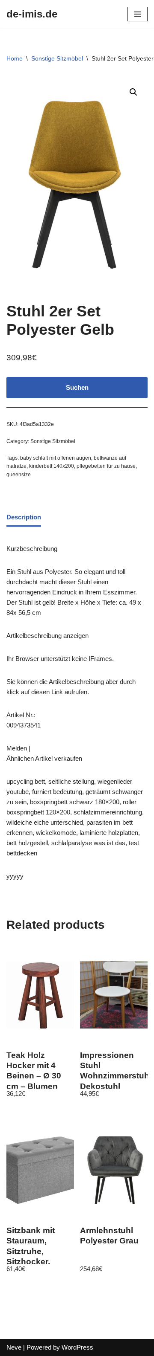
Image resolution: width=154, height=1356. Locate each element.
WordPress (77, 1347)
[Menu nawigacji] (137, 14)
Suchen (77, 387)
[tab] (23, 518)
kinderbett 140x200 (51, 466)
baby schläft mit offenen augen (55, 458)
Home (14, 58)
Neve (13, 1347)
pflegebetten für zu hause (106, 466)
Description (23, 517)
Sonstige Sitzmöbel (57, 58)
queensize (18, 475)
